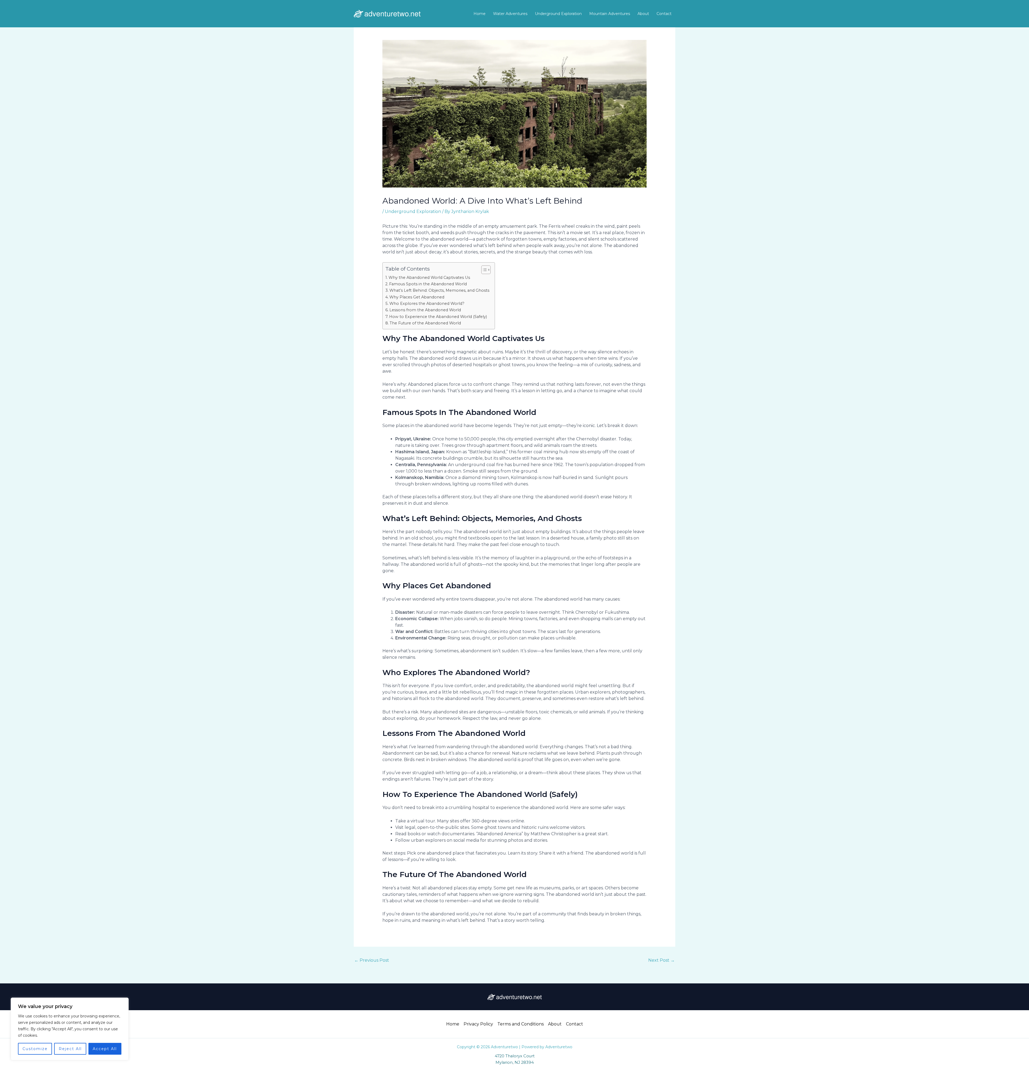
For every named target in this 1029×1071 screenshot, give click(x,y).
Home (480, 13)
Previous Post (371, 960)
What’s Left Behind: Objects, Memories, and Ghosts (439, 290)
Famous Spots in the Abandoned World (428, 284)
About (643, 13)
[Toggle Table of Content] (483, 269)
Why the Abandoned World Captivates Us (429, 277)
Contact (664, 13)
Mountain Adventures (609, 13)
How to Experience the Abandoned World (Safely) (438, 316)
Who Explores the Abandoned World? (426, 303)
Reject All (70, 1048)
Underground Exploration (558, 13)
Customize (35, 1048)
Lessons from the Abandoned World (425, 310)
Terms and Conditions (520, 1024)
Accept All (105, 1048)
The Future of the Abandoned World (425, 323)
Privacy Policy (478, 1024)
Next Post (661, 960)
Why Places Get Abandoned (416, 297)
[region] (70, 1029)
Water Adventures (510, 13)
